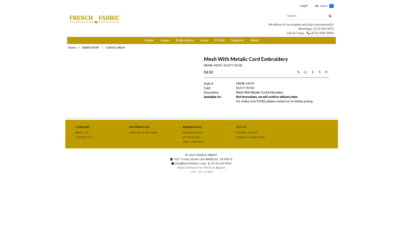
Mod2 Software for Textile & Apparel (202, 167)
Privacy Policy (247, 132)
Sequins (237, 40)
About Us (82, 132)
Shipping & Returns (143, 132)
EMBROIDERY (90, 47)
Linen (165, 40)
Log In (304, 5)
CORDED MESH (115, 47)
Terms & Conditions (250, 137)
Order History (193, 132)
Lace (204, 40)
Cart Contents (193, 142)
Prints (219, 40)
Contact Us (84, 137)
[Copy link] (298, 72)
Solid (255, 40)
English (324, 6)
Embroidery (185, 40)
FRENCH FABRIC (206, 155)
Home (149, 40)
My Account (191, 137)
